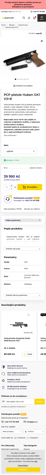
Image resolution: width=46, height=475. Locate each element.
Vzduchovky (23, 25)
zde (35, 461)
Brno (6, 168)
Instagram (34, 438)
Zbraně (11, 25)
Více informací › (10, 135)
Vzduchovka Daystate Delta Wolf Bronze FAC (17, 339)
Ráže (6, 145)
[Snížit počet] (11, 188)
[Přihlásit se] (29, 18)
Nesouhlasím (23, 465)
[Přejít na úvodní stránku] (7, 18)
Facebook (21, 438)
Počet (7, 187)
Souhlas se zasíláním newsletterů (13, 407)
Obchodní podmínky (10, 449)
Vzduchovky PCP (11, 27)
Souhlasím (23, 470)
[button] (23, 18)
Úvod (3, 25)
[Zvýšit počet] (11, 185)
